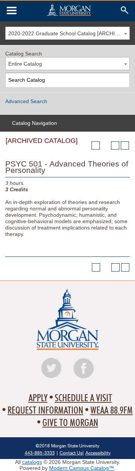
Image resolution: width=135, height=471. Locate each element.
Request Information (45, 411)
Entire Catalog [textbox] (25, 64)
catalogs (32, 462)
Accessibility (98, 453)
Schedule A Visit (83, 398)
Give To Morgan (70, 423)
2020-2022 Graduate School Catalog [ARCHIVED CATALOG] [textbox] (68, 33)
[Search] (123, 80)
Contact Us (71, 453)
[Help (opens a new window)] (125, 145)
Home (68, 9)
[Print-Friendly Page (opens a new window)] (115, 145)
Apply (38, 398)
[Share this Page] (105, 145)
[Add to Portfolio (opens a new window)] (96, 145)
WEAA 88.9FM (111, 411)
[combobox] (67, 33)
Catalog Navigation (34, 123)
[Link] (11, 10)
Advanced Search (26, 101)
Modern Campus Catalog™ (81, 468)
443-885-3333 (40, 453)
